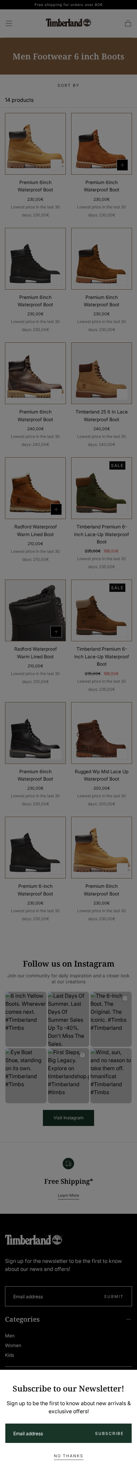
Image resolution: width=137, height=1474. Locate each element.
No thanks (68, 1455)
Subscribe (109, 1433)
